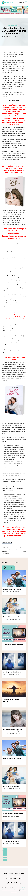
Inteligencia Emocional (14, 25)
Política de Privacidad (13, 890)
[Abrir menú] (26, 2)
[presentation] (14, 578)
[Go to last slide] (5, 567)
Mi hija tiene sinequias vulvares (21, 549)
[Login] (23, 2)
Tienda (12, 876)
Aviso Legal (18, 888)
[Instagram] (11, 883)
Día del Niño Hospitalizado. (11, 617)
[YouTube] (14, 883)
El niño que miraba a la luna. (12, 672)
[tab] (5, 849)
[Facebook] (8, 883)
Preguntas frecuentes (11, 878)
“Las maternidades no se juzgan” (13, 644)
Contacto (20, 878)
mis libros (14, 313)
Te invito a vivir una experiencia (13, 589)
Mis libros (17, 873)
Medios (7, 876)
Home (5, 873)
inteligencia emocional (7, 542)
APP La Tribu (19, 876)
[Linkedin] (17, 883)
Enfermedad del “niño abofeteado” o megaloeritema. (7, 550)
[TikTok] (20, 883)
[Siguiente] (11, 567)
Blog (22, 873)
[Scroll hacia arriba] (25, 892)
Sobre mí (11, 873)
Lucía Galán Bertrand (7, 36)
